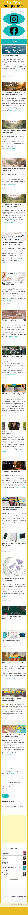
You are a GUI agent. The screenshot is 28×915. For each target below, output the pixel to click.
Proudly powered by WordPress (19, 904)
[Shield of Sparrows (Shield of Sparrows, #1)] (24, 875)
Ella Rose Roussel (6, 853)
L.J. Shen (4, 863)
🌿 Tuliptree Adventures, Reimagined (11, 433)
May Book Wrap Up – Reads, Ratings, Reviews (12, 700)
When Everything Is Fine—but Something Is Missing (13, 508)
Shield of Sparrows (7, 872)
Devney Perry (5, 874)
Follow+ (5, 795)
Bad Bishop (5, 862)
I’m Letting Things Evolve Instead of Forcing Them (14, 131)
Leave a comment (6, 76)
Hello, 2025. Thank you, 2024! (13, 662)
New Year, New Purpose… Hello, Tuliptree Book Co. (13, 580)
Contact (11, 904)
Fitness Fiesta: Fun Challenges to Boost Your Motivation (14, 736)
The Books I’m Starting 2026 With (14, 320)
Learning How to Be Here (11, 471)
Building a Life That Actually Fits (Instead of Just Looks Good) (13, 93)
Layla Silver (5, 858)
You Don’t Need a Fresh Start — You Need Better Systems (13, 243)
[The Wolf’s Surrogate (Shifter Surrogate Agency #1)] (24, 859)
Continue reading (12, 70)
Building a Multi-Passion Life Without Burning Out (12, 283)
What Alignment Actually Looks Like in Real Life (13, 395)
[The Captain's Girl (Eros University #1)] (24, 855)
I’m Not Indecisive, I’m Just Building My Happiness (11, 205)
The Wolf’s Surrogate (7, 857)
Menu (15, 41)
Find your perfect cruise (10, 55)
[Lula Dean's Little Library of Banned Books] (24, 869)
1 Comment (5, 682)
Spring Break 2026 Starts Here (13, 356)
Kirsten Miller (5, 870)
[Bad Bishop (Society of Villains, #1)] (24, 865)
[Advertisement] (14, 829)
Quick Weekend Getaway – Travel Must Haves (14, 545)
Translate (13, 773)
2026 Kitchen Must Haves (11, 640)
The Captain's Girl (6, 852)
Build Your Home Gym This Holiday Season (11, 617)
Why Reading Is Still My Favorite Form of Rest (13, 169)
